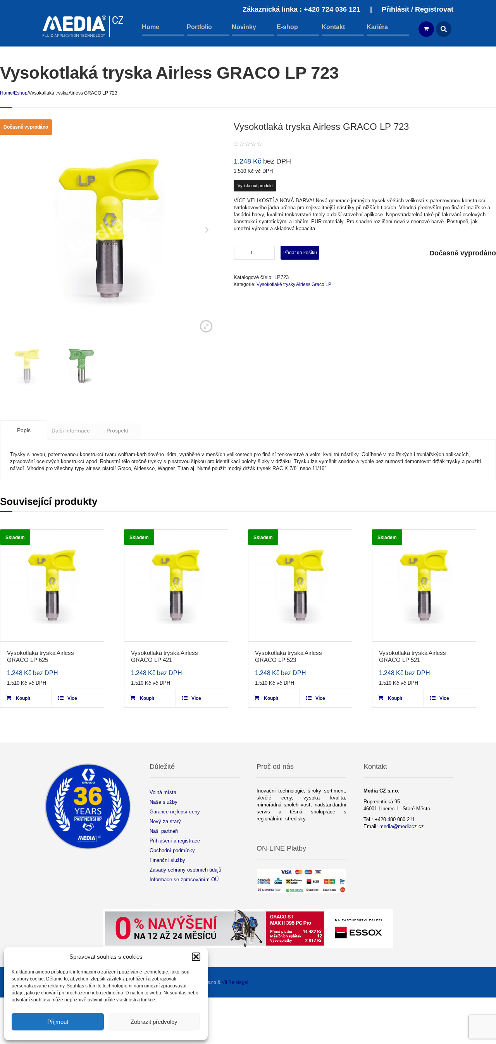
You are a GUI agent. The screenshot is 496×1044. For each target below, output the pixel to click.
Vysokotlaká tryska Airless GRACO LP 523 (288, 656)
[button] (196, 957)
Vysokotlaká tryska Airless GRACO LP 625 (40, 656)
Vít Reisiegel (235, 982)
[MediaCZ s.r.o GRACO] (83, 26)
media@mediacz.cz (401, 826)
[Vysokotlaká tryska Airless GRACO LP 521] (424, 585)
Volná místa (163, 792)
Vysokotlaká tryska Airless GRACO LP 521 (412, 656)
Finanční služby (167, 860)
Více (72, 698)
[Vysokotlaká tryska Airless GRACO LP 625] (52, 585)
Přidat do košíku (300, 252)
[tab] (23, 429)
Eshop (21, 93)
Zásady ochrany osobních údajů (185, 870)
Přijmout (57, 1021)
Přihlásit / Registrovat (417, 9)
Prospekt (117, 430)
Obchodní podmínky (172, 850)
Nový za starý (165, 821)
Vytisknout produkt (255, 185)
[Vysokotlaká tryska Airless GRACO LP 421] (176, 585)
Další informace (71, 430)
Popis (24, 430)
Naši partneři (164, 831)
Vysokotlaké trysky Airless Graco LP (294, 284)
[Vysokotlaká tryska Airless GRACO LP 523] (300, 585)
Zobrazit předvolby (154, 1021)
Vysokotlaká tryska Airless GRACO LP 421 (164, 656)
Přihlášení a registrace (175, 841)
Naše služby (163, 802)
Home (6, 93)
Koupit (23, 698)
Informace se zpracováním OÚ (184, 879)
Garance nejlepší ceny (175, 812)
